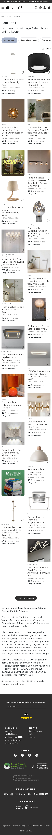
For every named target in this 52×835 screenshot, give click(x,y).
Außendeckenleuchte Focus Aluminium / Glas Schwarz (39, 82)
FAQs (31, 734)
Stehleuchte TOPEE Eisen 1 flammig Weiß (13, 82)
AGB (29, 826)
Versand (32, 737)
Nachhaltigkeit (11, 734)
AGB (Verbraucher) (19, 826)
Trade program (13, 737)
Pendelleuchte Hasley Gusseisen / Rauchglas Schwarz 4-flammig (38, 181)
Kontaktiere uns (35, 731)
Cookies (47, 826)
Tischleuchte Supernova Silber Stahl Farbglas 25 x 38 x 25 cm (38, 232)
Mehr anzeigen (26, 598)
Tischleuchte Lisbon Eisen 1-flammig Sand (13, 310)
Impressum (6, 826)
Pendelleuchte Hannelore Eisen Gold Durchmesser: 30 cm (12, 131)
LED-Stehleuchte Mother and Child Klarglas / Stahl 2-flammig (11, 531)
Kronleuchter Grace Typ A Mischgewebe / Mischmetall (13, 262)
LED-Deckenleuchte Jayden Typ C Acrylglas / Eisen (13, 357)
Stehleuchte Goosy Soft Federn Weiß (38, 327)
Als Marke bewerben (13, 740)
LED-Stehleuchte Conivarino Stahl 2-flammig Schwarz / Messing (38, 131)
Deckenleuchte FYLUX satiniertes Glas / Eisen (37, 424)
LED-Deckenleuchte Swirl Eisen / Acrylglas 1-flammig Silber (39, 571)
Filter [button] (47, 49)
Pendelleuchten (29, 40)
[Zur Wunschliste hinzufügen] (22, 72)
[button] (3, 8)
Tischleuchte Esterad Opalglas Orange (11, 405)
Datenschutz (37, 826)
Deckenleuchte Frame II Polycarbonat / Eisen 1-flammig (36, 521)
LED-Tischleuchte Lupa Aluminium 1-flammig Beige (38, 281)
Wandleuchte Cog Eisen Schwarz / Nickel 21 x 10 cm (12, 453)
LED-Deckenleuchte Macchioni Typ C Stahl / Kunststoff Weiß (39, 375)
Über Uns (8, 731)
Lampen (17, 16)
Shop (10, 16)
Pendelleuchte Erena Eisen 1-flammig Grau (36, 472)
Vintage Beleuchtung (13, 684)
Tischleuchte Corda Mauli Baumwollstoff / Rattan (12, 211)
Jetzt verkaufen (11, 743)
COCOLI (4, 16)
